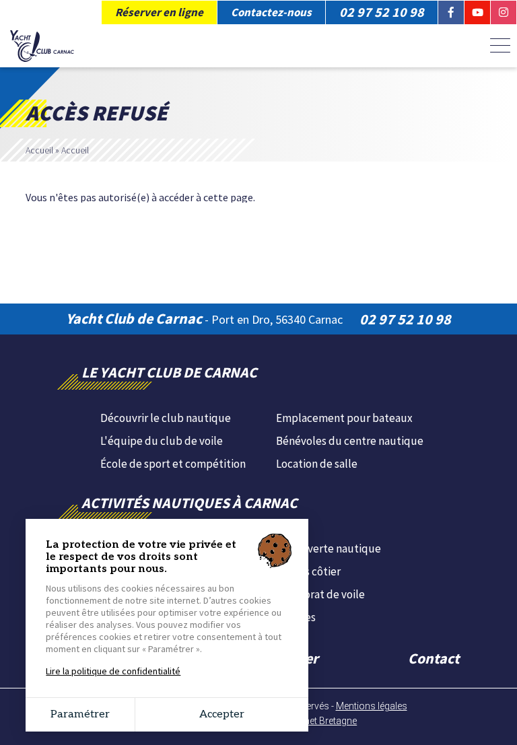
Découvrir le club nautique (165, 418)
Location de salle (316, 463)
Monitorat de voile (320, 594)
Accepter (221, 714)
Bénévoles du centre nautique (349, 440)
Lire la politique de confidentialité (113, 671)
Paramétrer (80, 714)
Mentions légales (371, 706)
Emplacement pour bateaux (344, 418)
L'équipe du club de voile (161, 440)
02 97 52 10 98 (405, 319)
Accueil (39, 150)
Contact (433, 658)
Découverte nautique (328, 548)
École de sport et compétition (173, 463)
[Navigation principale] (500, 46)
